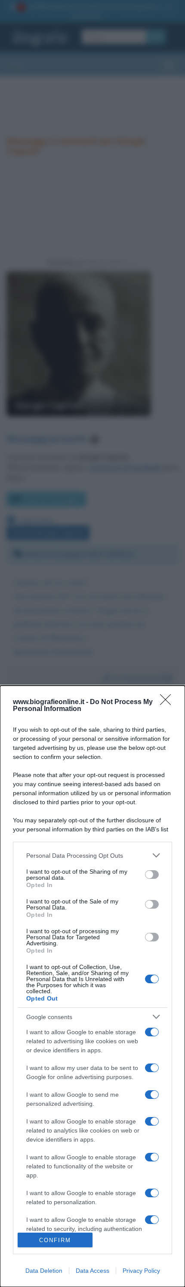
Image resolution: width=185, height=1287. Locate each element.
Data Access (92, 1270)
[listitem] (92, 855)
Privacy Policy (141, 1270)
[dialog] (92, 986)
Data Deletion (43, 1270)
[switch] (152, 874)
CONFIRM (55, 1240)
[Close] (168, 702)
